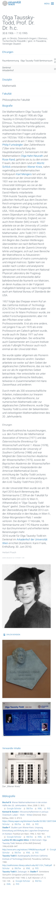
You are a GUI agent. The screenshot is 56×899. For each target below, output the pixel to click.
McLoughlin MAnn (21, 840)
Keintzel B (6, 812)
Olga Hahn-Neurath (32, 155)
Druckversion (13, 635)
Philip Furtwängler (12, 144)
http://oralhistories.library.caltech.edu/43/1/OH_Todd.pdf (27, 865)
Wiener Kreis (34, 166)
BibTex (29, 808)
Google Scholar (14, 808)
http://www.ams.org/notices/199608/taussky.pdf (23, 849)
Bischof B (6, 802)
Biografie (7, 105)
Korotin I (15, 812)
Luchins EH (7, 840)
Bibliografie (8, 796)
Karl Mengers (24, 174)
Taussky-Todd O (9, 856)
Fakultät (7, 93)
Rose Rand (8, 159)
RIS (48, 808)
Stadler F (6, 827)
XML (40, 808)
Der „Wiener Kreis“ (11, 786)
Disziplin (7, 79)
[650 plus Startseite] (28, 3)
